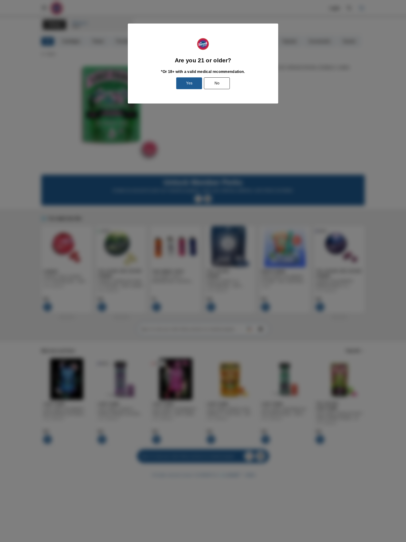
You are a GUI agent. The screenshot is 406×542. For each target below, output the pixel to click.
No (217, 83)
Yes (189, 83)
